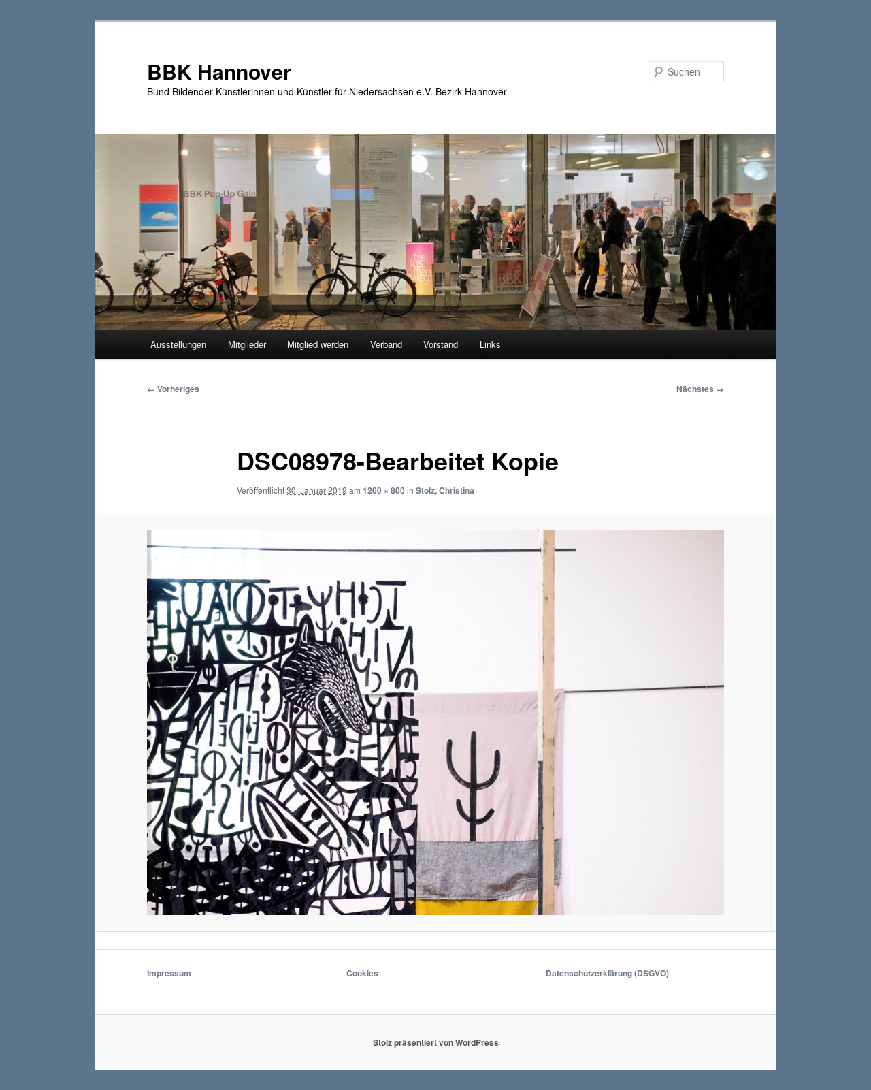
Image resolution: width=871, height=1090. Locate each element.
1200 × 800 (384, 490)
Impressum (169, 973)
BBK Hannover (219, 71)
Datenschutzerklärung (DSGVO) (607, 973)
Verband (386, 344)
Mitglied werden (317, 344)
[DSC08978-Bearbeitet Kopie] (435, 722)
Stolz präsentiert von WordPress (436, 1042)
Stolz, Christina (445, 490)
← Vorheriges (173, 389)
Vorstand (440, 344)
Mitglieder (247, 344)
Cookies (362, 973)
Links (490, 344)
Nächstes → (700, 389)
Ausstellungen (178, 344)
